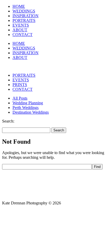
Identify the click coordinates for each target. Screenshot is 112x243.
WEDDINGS (24, 11)
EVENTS (21, 25)
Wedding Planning (28, 103)
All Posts (20, 98)
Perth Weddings (26, 107)
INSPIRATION (26, 16)
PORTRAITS (24, 20)
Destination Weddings (31, 112)
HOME (19, 6)
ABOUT (20, 30)
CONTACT (23, 34)
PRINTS (20, 84)
